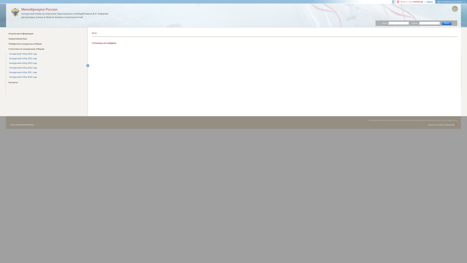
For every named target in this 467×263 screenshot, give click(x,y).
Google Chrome (452, 120)
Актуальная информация (21, 33)
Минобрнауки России (39, 9)
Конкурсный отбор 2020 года (23, 77)
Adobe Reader (450, 125)
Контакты (13, 82)
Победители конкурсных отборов (25, 43)
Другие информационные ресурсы (450, 2)
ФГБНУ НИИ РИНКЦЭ (26, 125)
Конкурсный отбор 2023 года (23, 63)
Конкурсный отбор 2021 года (23, 72)
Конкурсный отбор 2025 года (23, 58)
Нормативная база (18, 38)
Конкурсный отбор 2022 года (23, 67)
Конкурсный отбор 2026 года (23, 53)
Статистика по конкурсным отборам (26, 49)
